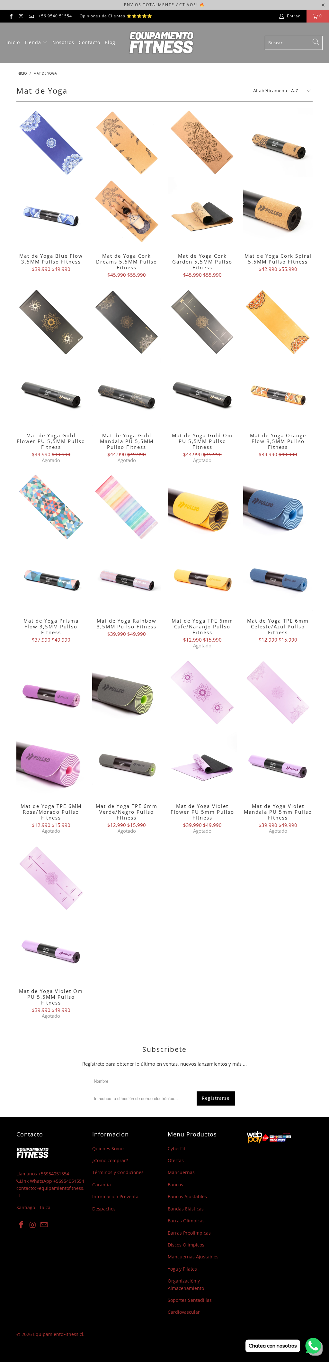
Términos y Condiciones (118, 1172)
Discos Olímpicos (186, 1245)
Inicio (13, 42)
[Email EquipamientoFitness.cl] (31, 16)
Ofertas (176, 1160)
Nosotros (63, 42)
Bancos (175, 1184)
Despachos (104, 1209)
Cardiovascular (184, 1312)
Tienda (33, 42)
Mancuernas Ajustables (193, 1257)
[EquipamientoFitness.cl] (161, 43)
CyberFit (176, 1148)
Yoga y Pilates (182, 1269)
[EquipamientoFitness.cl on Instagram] (20, 16)
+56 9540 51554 (55, 16)
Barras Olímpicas (186, 1221)
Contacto (89, 42)
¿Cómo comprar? (110, 1160)
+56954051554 (53, 1174)
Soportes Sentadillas (190, 1300)
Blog (110, 42)
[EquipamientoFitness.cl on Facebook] (10, 16)
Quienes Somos (109, 1148)
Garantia (101, 1184)
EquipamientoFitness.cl (58, 1334)
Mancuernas (181, 1172)
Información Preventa (115, 1196)
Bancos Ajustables (187, 1196)
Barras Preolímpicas (189, 1233)
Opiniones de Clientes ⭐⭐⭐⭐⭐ (116, 16)
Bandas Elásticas (186, 1209)
